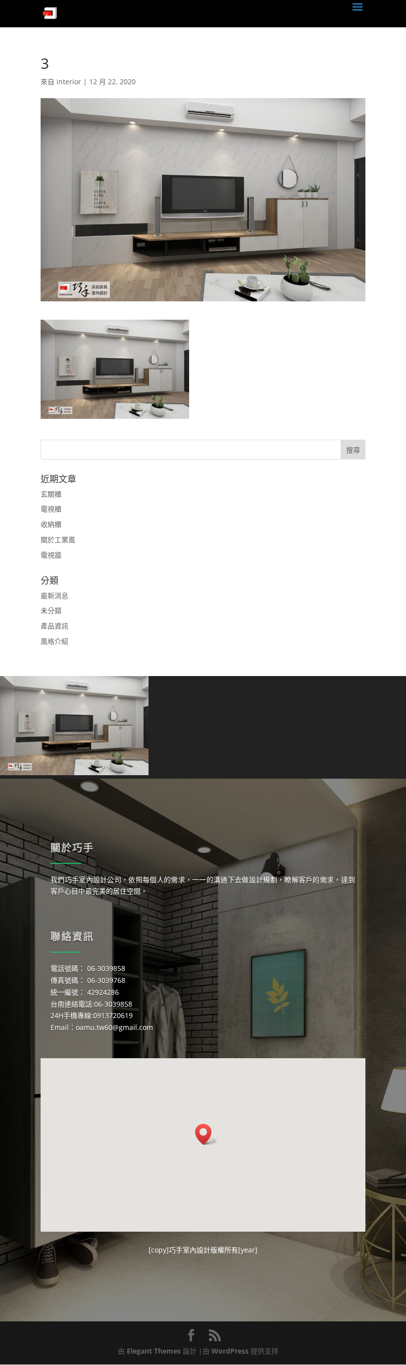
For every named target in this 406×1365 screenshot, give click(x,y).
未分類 (51, 610)
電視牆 (51, 555)
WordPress (230, 1351)
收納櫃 (51, 524)
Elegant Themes (154, 1351)
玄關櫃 (51, 494)
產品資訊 (54, 625)
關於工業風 (58, 539)
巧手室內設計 (189, 1249)
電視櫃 (51, 508)
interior (68, 81)
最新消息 (54, 595)
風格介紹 (54, 641)
